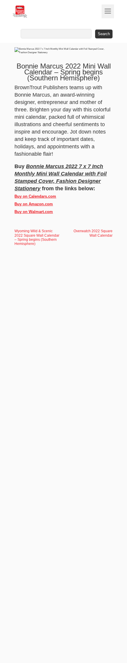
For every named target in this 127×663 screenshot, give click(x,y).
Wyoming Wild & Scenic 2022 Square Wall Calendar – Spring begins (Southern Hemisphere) (36, 237)
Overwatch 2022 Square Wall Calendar (93, 233)
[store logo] (31, 11)
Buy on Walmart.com (33, 211)
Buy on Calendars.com (35, 196)
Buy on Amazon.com (33, 204)
